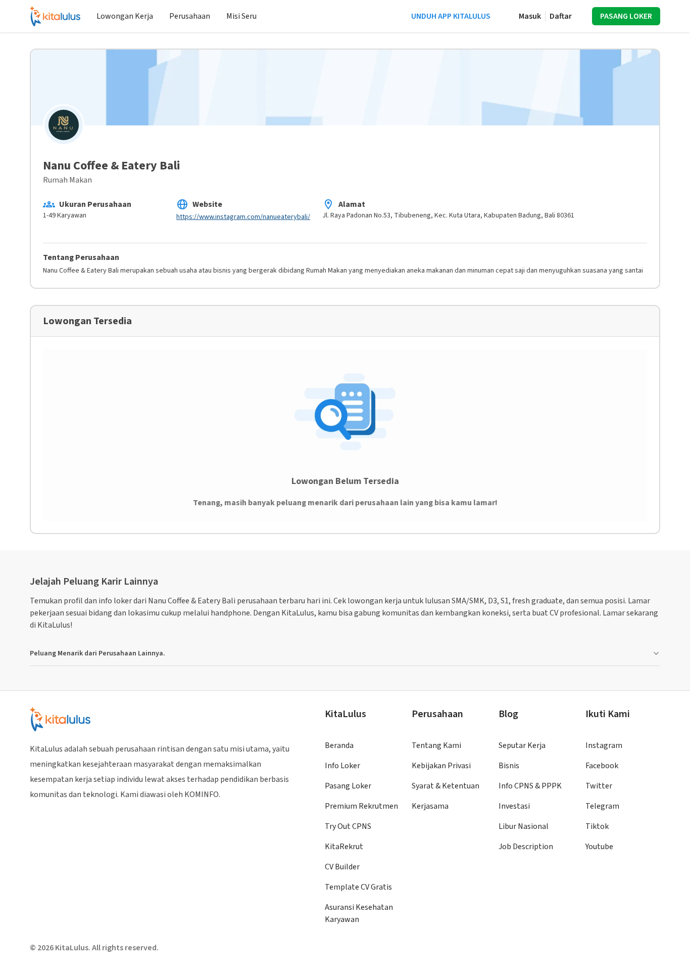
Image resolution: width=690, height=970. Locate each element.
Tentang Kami (436, 745)
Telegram (602, 806)
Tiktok (597, 826)
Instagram (603, 745)
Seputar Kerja (522, 745)
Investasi (514, 806)
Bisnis (509, 765)
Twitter (598, 785)
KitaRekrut (344, 846)
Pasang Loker (348, 785)
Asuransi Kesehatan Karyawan (359, 913)
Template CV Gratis (358, 887)
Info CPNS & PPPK (530, 785)
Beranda (339, 745)
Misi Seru (241, 16)
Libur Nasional (524, 826)
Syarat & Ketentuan (445, 785)
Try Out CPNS (348, 826)
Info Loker (342, 765)
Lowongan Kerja (124, 16)
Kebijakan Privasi (441, 765)
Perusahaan (189, 16)
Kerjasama (430, 806)
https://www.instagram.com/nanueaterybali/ (243, 217)
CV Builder (342, 866)
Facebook (601, 765)
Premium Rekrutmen (361, 806)
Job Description (526, 846)
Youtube (599, 846)
